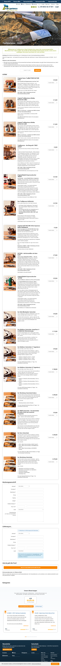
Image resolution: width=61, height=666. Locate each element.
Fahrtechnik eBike (40, 1)
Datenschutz (53, 658)
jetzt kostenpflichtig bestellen (31, 567)
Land (15, 509)
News (23, 4)
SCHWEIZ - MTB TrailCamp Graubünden (16, 613)
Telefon (14, 498)
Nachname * (13, 492)
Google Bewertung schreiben (26, 606)
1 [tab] (24, 636)
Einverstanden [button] (55, 663)
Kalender (35, 4)
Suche (18, 4)
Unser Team (43, 654)
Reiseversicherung (54, 655)
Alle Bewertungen (38, 606)
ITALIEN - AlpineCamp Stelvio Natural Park (45, 613)
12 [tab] (36, 636)
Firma (14, 495)
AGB (51, 657)
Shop (39, 4)
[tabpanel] (16, 621)
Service (53, 4)
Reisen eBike (16, 1)
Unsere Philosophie (44, 655)
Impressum (43, 659)
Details (34, 649)
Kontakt (42, 658)
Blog (57, 4)
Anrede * (14, 486)
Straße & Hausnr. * (12, 503)
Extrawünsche (10, 514)
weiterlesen (25, 625)
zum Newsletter (7, 649)
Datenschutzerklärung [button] (36, 663)
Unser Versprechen (44, 657)
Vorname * (13, 489)
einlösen (37, 70)
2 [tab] (25, 636)
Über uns (47, 4)
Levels (43, 4)
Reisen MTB (7, 1)
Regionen (28, 4)
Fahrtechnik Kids (52, 1)
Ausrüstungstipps (54, 654)
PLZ (13, 506)
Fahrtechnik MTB (27, 1)
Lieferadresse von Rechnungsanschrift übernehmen (28, 530)
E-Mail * (14, 500)
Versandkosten (36, 554)
